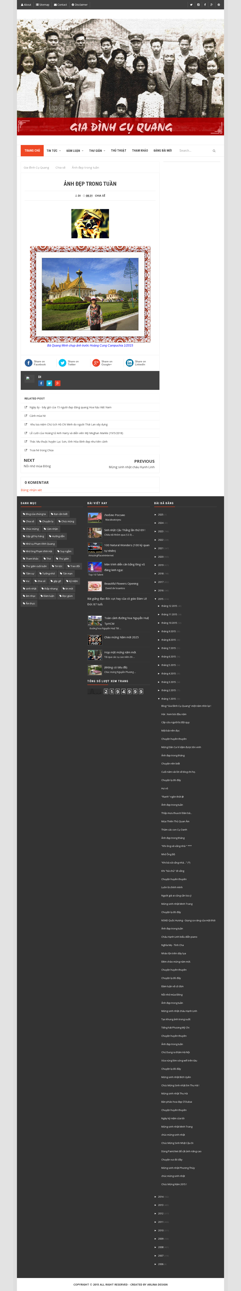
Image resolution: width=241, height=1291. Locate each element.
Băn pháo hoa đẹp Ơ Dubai (176, 1101)
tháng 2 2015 (169, 690)
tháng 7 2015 (169, 648)
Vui (27, 581)
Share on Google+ (106, 363)
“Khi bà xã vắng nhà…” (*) (175, 862)
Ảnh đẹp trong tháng (173, 755)
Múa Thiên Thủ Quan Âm (175, 821)
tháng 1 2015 (169, 698)
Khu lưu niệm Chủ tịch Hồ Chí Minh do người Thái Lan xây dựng (69, 424)
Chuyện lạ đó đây (171, 780)
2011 (160, 1222)
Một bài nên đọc (170, 730)
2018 (160, 573)
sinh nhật (31, 588)
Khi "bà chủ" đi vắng (172, 871)
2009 (160, 1238)
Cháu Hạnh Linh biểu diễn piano (179, 936)
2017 (160, 582)
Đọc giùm (67, 596)
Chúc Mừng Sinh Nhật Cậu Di (177, 1143)
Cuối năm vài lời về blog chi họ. (178, 771)
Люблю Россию (114, 515)
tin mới (69, 588)
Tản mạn (67, 573)
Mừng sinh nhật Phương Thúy (178, 1168)
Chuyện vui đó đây (171, 1159)
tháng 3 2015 (169, 682)
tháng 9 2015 (169, 631)
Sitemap (44, 4)
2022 (160, 539)
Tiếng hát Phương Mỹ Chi (175, 1027)
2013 (160, 1205)
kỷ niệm (73, 581)
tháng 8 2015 (169, 639)
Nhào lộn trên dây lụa (173, 953)
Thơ (49, 558)
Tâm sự (30, 573)
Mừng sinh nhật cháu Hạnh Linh (132, 467)
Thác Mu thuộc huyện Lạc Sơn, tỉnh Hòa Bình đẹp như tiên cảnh (69, 441)
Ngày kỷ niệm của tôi (173, 1118)
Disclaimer (81, 4)
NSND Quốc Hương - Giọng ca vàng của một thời (188, 920)
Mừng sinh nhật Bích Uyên (176, 1077)
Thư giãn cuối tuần (36, 566)
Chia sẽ (100, 195)
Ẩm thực (30, 603)
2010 (160, 1230)
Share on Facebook (40, 363)
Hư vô (164, 788)
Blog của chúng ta (36, 514)
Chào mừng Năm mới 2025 (121, 637)
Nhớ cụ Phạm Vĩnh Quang (40, 543)
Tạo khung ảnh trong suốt (175, 1019)
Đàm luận (48, 596)
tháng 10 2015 (169, 623)
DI (39, 377)
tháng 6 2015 (169, 656)
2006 (160, 1264)
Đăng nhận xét (31, 490)
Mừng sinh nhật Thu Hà (174, 1093)
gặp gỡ (57, 581)
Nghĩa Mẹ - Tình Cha (172, 945)
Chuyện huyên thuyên (174, 739)
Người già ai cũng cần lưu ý (176, 895)
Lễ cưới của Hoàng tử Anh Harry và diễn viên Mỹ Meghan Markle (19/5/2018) (76, 433)
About (27, 4)
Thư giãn (64, 558)
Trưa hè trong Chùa (41, 450)
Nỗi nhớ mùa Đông (37, 466)
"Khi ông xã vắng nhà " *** (176, 846)
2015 (160, 599)
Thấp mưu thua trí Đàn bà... (176, 813)
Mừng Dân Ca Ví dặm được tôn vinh (181, 747)
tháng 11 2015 (169, 614)
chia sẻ (41, 581)
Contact (62, 4)
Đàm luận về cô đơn (172, 986)
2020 (160, 556)
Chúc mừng (32, 529)
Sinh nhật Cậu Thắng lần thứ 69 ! (124, 530)
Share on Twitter (73, 363)
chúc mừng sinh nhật (173, 1134)
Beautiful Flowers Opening (121, 583)
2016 (160, 590)
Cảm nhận (52, 529)
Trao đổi (75, 566)
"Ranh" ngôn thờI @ (172, 796)
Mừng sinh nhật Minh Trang (176, 903)
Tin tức (58, 566)
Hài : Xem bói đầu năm (173, 714)
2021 (160, 548)
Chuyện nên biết (170, 763)
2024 (160, 522)
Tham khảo (32, 558)
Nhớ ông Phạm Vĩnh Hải (39, 551)
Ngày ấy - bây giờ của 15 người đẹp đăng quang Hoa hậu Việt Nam (70, 407)
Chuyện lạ (47, 521)
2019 (160, 565)
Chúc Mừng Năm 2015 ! (174, 1184)
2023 (160, 531)
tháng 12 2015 (169, 606)
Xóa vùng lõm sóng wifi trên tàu (179, 1060)
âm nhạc (30, 596)
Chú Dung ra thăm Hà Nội (175, 1052)
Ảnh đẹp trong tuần (172, 804)
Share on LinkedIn (140, 363)
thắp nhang (50, 588)
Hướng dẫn (58, 536)
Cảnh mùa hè (38, 416)
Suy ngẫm (65, 551)
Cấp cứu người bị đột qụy (175, 722)
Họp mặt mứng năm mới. (120, 652)
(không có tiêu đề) (115, 667)
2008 (160, 1247)
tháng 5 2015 (169, 665)
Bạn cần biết (60, 514)
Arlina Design (157, 1284)
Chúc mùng (67, 521)
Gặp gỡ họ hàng (35, 536)
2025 (160, 514)
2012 (160, 1213)
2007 (160, 1255)
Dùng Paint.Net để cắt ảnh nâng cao (181, 1151)
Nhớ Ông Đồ (168, 854)
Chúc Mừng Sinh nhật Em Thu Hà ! (180, 1085)
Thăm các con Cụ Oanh (174, 829)
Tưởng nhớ (48, 573)
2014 (160, 1196)
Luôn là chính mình (172, 887)
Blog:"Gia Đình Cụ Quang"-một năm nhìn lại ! (186, 706)
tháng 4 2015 (169, 673)
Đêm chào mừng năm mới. (176, 961)
